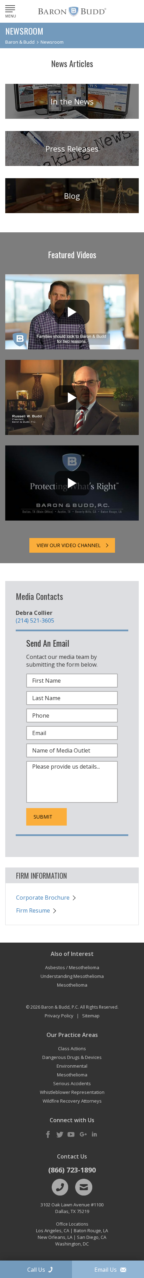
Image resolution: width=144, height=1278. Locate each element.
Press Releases (72, 148)
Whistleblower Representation (72, 1092)
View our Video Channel (69, 545)
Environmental (72, 1066)
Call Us (36, 1269)
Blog (72, 195)
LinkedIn (94, 1135)
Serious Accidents (72, 1083)
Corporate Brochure (43, 897)
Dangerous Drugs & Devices (72, 1057)
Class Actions (72, 1048)
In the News (72, 101)
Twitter (60, 1135)
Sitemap (91, 1015)
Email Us (105, 1269)
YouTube (71, 1135)
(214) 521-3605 (35, 620)
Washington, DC (72, 1244)
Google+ (83, 1135)
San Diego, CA (91, 1237)
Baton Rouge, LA (91, 1230)
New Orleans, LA (55, 1237)
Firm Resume (33, 910)
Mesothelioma (72, 1075)
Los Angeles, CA (52, 1230)
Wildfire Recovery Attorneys (72, 1101)
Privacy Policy (59, 1015)
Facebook (48, 1135)
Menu (10, 16)
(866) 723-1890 (72, 1170)
